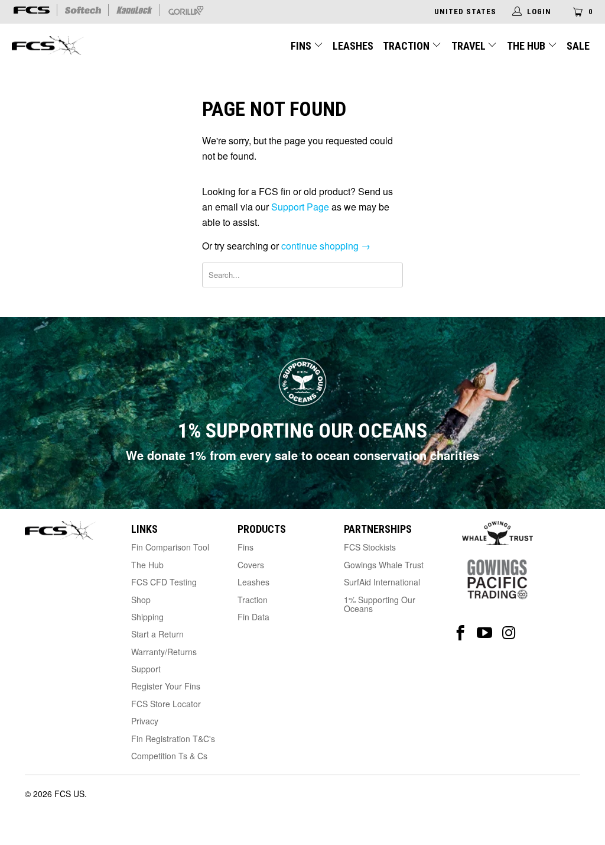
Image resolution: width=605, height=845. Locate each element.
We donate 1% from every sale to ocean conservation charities (302, 455)
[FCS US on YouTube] (484, 633)
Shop (141, 600)
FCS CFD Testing (164, 582)
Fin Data (253, 617)
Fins (301, 46)
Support (146, 669)
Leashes (353, 46)
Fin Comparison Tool (170, 547)
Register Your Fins (165, 686)
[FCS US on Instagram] (509, 633)
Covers (251, 565)
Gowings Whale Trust (384, 565)
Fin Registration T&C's (173, 738)
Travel (468, 46)
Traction (407, 46)
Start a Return (157, 634)
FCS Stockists (370, 547)
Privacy (144, 721)
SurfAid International (382, 582)
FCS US (69, 793)
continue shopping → (325, 245)
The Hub (527, 46)
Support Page (300, 206)
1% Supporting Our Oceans (379, 604)
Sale (578, 46)
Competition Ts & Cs (169, 756)
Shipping (147, 617)
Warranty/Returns (164, 652)
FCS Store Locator (166, 704)
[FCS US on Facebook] (460, 633)
